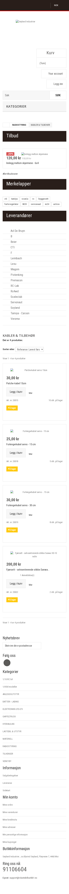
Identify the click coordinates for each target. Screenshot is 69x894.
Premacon (16, 280)
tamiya (14, 198)
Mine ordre (8, 804)
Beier (13, 242)
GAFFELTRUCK (9, 716)
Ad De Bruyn (17, 231)
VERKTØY (7, 761)
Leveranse (7, 783)
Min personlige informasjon (15, 834)
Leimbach (16, 258)
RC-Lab (14, 285)
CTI (12, 247)
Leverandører (19, 215)
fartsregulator (11, 204)
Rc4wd (14, 291)
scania (25, 198)
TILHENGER (8, 753)
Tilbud (12, 136)
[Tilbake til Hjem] (6, 125)
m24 (47, 204)
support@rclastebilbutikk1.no (23, 877)
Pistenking (16, 274)
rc (33, 198)
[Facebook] (7, 662)
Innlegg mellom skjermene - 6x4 (22, 163)
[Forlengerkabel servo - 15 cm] (34, 431)
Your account (55, 73)
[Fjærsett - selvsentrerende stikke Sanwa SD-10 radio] (34, 555)
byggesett (43, 198)
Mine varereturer (10, 812)
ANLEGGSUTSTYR (11, 694)
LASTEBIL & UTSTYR (12, 731)
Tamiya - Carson (19, 313)
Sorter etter (8, 349)
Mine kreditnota (10, 819)
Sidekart (6, 790)
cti (5, 198)
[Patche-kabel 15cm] (34, 370)
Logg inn (58, 84)
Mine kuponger (9, 842)
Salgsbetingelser (10, 775)
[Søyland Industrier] (34, 32)
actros (56, 204)
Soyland (15, 307)
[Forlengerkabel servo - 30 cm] (34, 492)
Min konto (10, 797)
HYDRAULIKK (9, 724)
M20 (24, 204)
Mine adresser (9, 827)
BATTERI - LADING (11, 701)
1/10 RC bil (8, 679)
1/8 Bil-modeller (10, 686)
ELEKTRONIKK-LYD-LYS (13, 709)
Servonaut (16, 302)
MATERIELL (8, 738)
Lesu (13, 264)
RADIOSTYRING (19, 125)
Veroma (15, 318)
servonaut (36, 204)
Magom (14, 269)
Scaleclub (16, 296)
